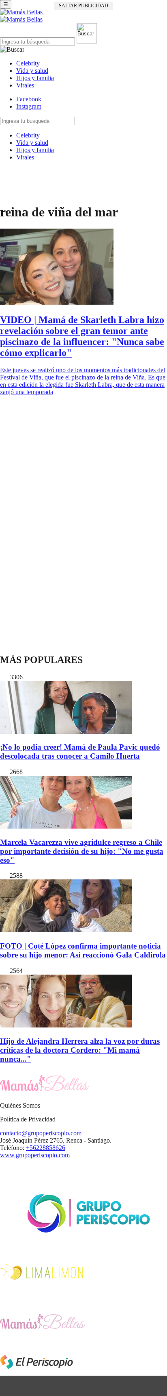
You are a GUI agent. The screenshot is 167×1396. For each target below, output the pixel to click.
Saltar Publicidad (83, 6)
